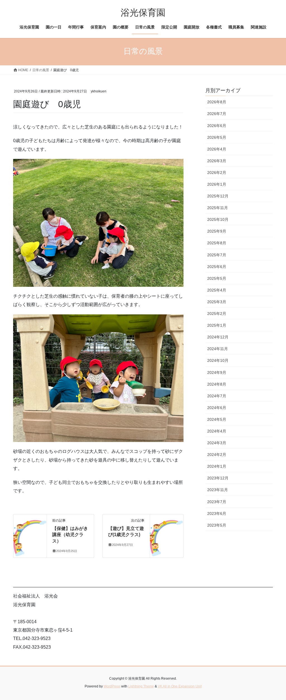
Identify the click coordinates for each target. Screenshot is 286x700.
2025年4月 (216, 290)
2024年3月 (216, 443)
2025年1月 (216, 325)
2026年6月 (216, 125)
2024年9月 (216, 372)
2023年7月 (216, 502)
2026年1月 (216, 184)
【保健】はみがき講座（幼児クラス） (70, 534)
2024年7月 (216, 396)
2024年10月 (217, 360)
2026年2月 (216, 172)
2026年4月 (216, 149)
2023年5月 (216, 525)
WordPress (112, 686)
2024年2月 (216, 454)
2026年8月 (216, 102)
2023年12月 (217, 478)
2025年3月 (216, 302)
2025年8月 (216, 243)
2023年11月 (217, 490)
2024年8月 (216, 384)
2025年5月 (216, 278)
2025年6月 (216, 266)
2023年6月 (216, 513)
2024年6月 (216, 407)
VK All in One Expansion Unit (180, 686)
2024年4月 (216, 431)
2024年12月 (217, 337)
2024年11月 (217, 349)
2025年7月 (216, 255)
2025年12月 (217, 196)
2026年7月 (216, 113)
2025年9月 (216, 231)
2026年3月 (216, 161)
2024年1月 (216, 466)
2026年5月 (216, 137)
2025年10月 (217, 219)
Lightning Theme (141, 686)
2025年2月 (216, 313)
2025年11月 (217, 208)
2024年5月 (216, 419)
